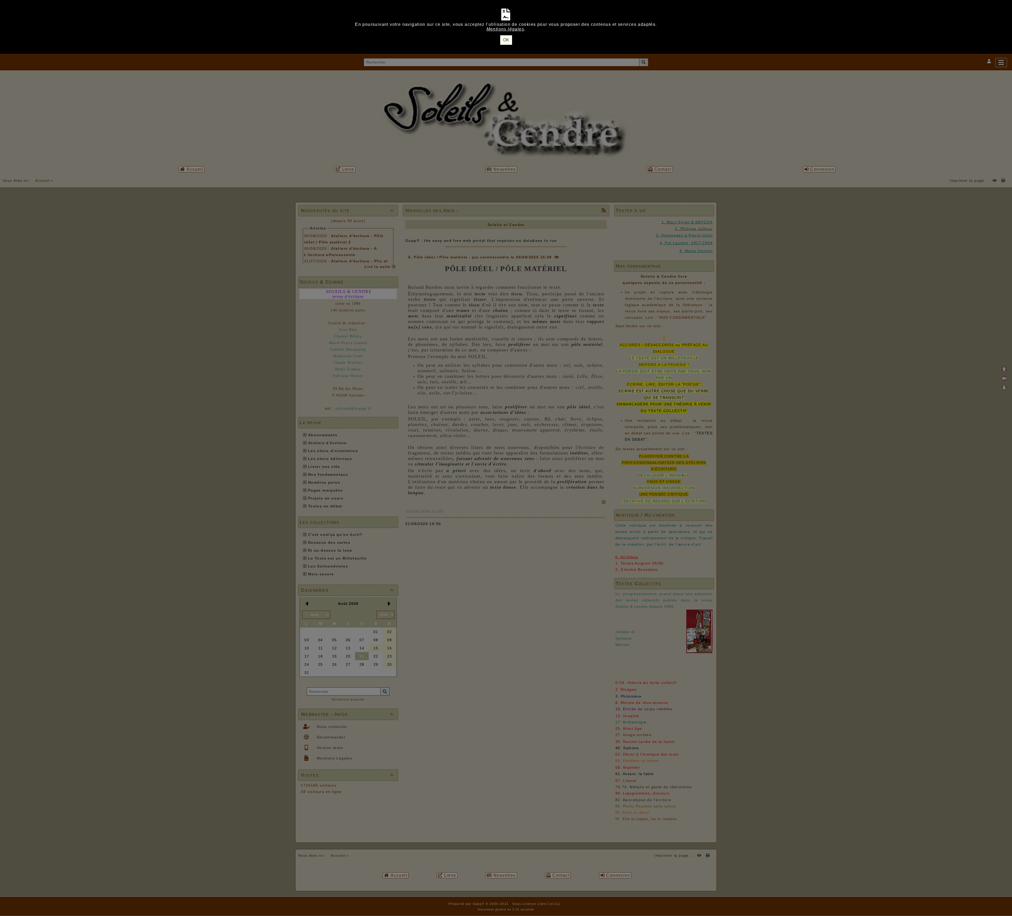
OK (506, 40)
